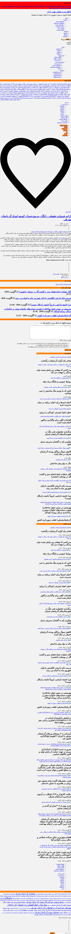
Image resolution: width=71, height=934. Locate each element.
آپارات (66, 133)
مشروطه (32, 912)
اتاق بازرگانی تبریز (56, 894)
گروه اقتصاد (57, 73)
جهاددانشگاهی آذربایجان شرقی (27, 898)
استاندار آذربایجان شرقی (25, 893)
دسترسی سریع (60, 62)
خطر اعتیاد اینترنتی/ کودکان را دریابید (59, 87)
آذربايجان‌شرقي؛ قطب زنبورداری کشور (54, 315)
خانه (66, 18)
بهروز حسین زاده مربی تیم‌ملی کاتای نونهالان (62, 898)
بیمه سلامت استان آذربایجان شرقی (41, 898)
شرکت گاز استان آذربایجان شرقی (47, 910)
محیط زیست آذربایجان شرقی (46, 912)
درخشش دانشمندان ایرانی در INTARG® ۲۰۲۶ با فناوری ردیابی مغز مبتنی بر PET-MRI (27, 96)
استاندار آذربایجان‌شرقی (9, 894)
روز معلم (49, 905)
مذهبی (62, 112)
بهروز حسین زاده (5, 896)
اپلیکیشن (65, 135)
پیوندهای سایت (60, 21)
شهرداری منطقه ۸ (14, 910)
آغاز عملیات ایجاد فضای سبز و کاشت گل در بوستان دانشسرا (26, 91)
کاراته (59, 914)
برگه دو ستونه (60, 26)
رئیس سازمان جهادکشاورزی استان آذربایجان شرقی (48, 900)
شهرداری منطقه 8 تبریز (25, 910)
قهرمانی (69, 912)
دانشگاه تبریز (6, 898)
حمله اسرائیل (16, 898)
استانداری (69, 895)
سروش (65, 130)
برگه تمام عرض (59, 25)
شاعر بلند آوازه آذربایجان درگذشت (61, 84)
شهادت (35, 910)
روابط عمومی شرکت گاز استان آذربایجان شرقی (45, 902)
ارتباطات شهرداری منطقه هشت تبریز (43, 893)
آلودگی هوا (62, 893)
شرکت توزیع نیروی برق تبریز (24, 908)
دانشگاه (62, 887)
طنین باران (62, 238)
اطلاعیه (52, 896)
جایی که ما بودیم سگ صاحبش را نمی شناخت (46, 85)
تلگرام (66, 127)
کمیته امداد (55, 914)
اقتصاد (66, 31)
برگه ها (65, 20)
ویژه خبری (58, 60)
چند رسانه (61, 55)
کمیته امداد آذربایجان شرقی (63, 284)
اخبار (62, 47)
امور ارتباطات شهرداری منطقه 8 (43, 895)
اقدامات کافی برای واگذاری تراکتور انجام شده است (32, 87)
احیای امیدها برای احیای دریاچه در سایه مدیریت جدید (17, 85)
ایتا (67, 132)
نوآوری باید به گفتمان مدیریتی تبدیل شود (37, 89)
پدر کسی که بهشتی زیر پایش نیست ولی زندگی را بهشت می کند (31, 84)
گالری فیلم (57, 57)
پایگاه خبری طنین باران (66, 914)
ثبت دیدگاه (67, 350)
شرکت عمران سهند (12, 908)
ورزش (62, 114)
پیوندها (62, 70)
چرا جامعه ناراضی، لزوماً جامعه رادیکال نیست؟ (22, 92)
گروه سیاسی (57, 75)
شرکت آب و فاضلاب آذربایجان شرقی (47, 908)
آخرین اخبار (61, 873)
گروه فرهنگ (57, 77)
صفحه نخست (60, 29)
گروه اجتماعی (57, 72)
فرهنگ (66, 34)
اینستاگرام (65, 129)
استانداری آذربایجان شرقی (60, 896)
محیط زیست (63, 912)
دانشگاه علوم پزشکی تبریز (65, 900)
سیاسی (65, 33)
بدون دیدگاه (64, 277)
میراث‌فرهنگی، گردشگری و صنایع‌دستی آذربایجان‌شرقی (18, 912)
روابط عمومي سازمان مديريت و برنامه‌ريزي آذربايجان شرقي (21, 900)
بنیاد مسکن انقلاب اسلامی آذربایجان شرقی (24, 896)
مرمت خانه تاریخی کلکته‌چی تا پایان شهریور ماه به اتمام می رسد (43, 298)
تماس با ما (61, 28)
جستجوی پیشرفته (59, 23)
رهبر (62, 888)
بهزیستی (51, 898)
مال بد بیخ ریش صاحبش (52, 91)
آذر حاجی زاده (68, 894)
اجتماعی (65, 36)
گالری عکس (57, 58)
